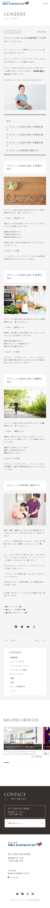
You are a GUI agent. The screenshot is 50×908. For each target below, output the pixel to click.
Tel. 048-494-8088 (19, 854)
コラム (13, 690)
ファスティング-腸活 (18, 670)
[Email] (28, 627)
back (13, 640)
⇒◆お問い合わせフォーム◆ (15, 613)
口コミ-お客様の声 (17, 686)
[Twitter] (22, 627)
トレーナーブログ (17, 661)
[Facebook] (16, 627)
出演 (12, 682)
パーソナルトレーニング (12, 32)
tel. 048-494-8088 (15, 75)
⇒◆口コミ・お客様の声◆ (14, 610)
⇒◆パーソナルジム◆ (13, 606)
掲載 (12, 678)
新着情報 (13, 657)
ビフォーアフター (17, 674)
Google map (14, 877)
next (36, 640)
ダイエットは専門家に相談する (24, 150)
